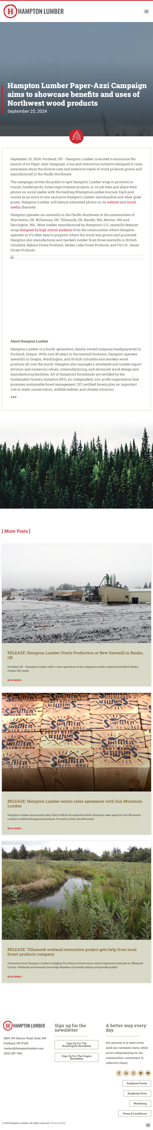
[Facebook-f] (119, 1073)
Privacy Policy (57, 1122)
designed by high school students (46, 230)
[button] (146, 11)
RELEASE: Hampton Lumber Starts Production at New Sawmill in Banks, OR (75, 655)
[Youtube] (148, 1073)
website (113, 202)
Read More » (15, 680)
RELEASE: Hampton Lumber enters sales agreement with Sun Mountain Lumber (74, 803)
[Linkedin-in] (126, 1073)
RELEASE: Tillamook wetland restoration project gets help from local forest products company (72, 952)
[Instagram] (133, 1073)
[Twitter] (141, 1073)
